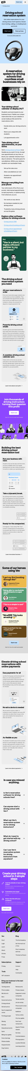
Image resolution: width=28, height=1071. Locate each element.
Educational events (7, 1028)
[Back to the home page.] (3, 2)
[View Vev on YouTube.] (25, 1056)
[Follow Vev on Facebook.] (15, 1056)
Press (3, 957)
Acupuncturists (6, 1045)
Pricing (3, 966)
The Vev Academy (21, 940)
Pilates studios (6, 1041)
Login (3, 943)
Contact (18, 966)
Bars (3, 997)
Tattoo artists (19, 1015)
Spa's (3, 1031)
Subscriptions (6, 962)
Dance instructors (7, 1000)
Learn (3, 947)
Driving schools (6, 1003)
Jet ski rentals (19, 1002)
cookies (8, 1061)
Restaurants (19, 986)
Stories (4, 953)
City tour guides (20, 1018)
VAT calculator (6, 975)
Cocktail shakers (20, 1036)
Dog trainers (5, 1048)
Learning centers (20, 1046)
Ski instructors (6, 1007)
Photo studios (5, 990)
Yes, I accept (18, 1067)
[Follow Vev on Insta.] (18, 1056)
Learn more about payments (13, 768)
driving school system (17, 800)
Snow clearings (6, 1038)
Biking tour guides (6, 1034)
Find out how (19, 31)
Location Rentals (20, 1043)
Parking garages (6, 1016)
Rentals (4, 1025)
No (5, 1067)
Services (18, 1033)
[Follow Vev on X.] (12, 1056)
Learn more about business (13, 554)
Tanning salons (6, 986)
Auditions (18, 1011)
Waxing (4, 1021)
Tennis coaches (20, 999)
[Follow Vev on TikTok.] (22, 1056)
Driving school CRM (10, 221)
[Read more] (24, 319)
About (3, 950)
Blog (17, 936)
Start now (19, 2)
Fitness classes (20, 990)
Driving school (6, 6)
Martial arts (5, 993)
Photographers (20, 1039)
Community (19, 973)
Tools (3, 971)
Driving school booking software (14, 225)
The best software (21, 955)
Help (17, 969)
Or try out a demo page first (14, 35)
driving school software (13, 150)
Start (3, 940)
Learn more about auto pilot (13, 386)
